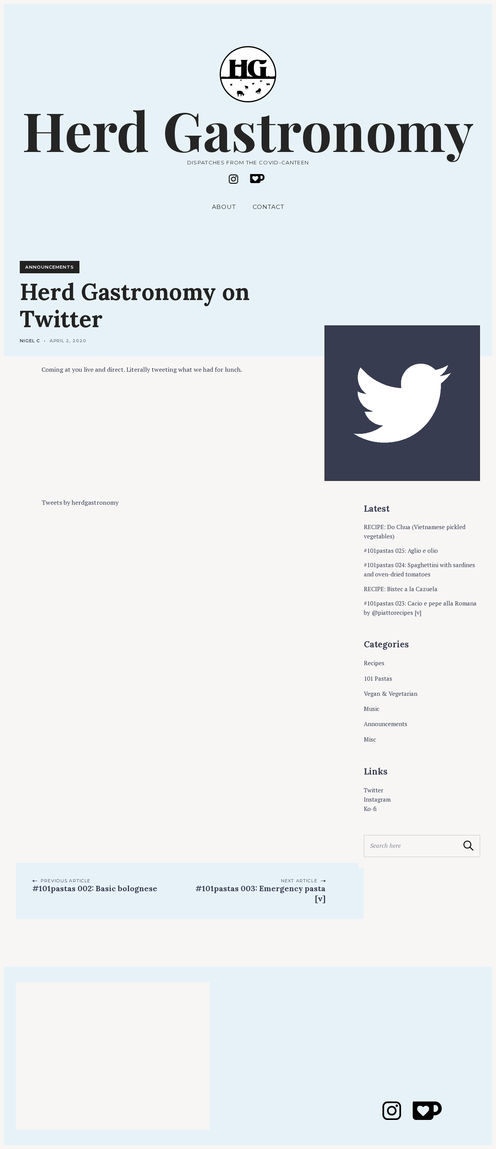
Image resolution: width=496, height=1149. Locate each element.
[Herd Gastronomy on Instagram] (233, 179)
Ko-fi (370, 809)
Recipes (374, 663)
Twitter (373, 790)
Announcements (49, 267)
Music (371, 709)
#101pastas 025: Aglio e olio (401, 550)
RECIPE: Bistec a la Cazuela (400, 589)
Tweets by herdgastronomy (80, 502)
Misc (370, 739)
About (224, 206)
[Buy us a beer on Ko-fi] (257, 178)
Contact (268, 206)
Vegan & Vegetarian (390, 693)
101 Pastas (378, 678)
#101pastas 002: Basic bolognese (94, 888)
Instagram (377, 799)
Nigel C (30, 340)
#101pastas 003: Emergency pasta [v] (261, 893)
